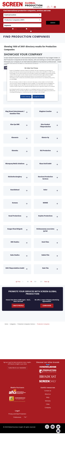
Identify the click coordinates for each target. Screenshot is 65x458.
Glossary (48, 401)
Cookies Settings (25, 96)
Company (48, 407)
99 (31, 282)
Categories (13, 324)
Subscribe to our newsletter (17, 368)
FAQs (47, 397)
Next (46, 282)
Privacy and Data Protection (17, 414)
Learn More (47, 306)
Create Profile (18, 306)
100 (35, 282)
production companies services (26, 324)
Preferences (17, 417)
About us (48, 394)
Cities (48, 404)
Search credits (21, 29)
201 (41, 282)
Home (6, 324)
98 (28, 282)
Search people (7, 29)
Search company (35, 29)
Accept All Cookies (38, 96)
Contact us (47, 391)
